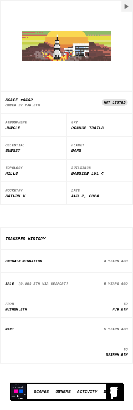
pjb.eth (32, 105)
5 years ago (116, 283)
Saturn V (15, 196)
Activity (87, 391)
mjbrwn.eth (16, 309)
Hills (11, 173)
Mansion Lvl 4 (87, 173)
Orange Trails (87, 128)
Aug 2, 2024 (85, 196)
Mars (76, 150)
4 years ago (116, 261)
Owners (63, 391)
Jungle (12, 128)
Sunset (12, 150)
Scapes (41, 391)
